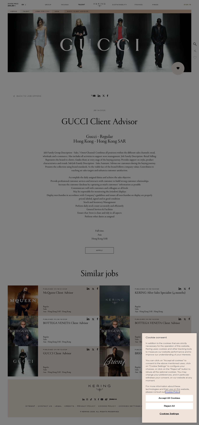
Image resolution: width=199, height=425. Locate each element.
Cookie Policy (172, 392)
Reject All (169, 406)
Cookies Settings (169, 414)
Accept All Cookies (169, 398)
